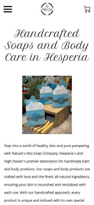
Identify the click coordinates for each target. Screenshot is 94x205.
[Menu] (8, 9)
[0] (87, 9)
